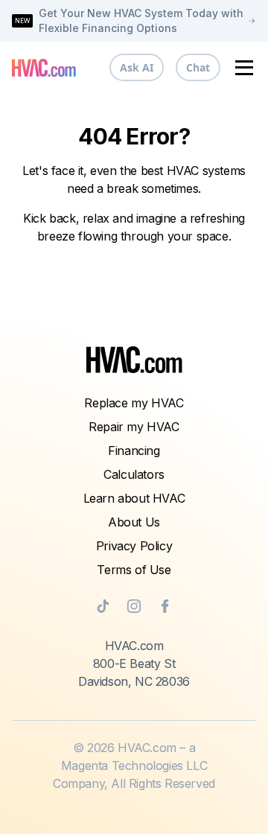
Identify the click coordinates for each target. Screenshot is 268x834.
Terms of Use (133, 569)
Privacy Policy (134, 545)
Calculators (134, 474)
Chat (198, 67)
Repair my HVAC (134, 426)
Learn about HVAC (134, 498)
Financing (133, 450)
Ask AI (136, 67)
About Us (134, 522)
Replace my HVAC (133, 402)
